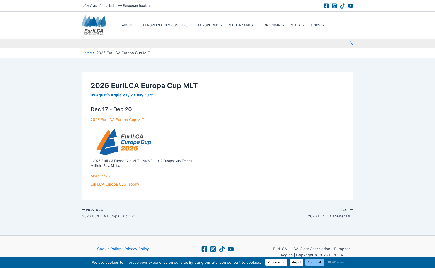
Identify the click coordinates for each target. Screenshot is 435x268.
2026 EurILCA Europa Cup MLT (117, 119)
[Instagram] (334, 6)
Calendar (271, 25)
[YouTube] (350, 6)
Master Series (241, 25)
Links (315, 25)
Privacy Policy (137, 248)
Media (295, 25)
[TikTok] (342, 6)
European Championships (165, 25)
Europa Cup (208, 25)
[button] (135, 25)
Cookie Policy (109, 248)
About (127, 25)
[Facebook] (326, 6)
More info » (100, 176)
